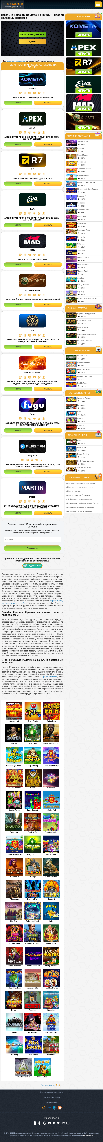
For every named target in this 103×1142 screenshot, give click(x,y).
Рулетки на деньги (51, 1102)
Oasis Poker (82, 356)
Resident (32, 1010)
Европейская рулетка (86, 313)
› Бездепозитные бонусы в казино (80, 507)
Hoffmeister (81, 217)
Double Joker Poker (85, 376)
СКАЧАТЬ (48, 103)
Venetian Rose (83, 258)
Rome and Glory (33, 988)
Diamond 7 (81, 196)
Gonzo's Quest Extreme (51, 743)
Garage (33, 877)
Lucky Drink (51, 943)
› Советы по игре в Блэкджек (78, 495)
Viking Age (14, 899)
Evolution (14, 832)
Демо (32, 41)
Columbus (14, 877)
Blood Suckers (14, 966)
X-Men (14, 1032)
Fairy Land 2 (32, 854)
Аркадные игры (77, 435)
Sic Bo (79, 419)
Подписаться (34, 566)
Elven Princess (83, 176)
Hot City (13, 921)
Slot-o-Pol (51, 810)
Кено (79, 412)
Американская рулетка (86, 334)
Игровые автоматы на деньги (51, 1092)
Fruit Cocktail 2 (51, 832)
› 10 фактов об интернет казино (79, 499)
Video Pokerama (83, 363)
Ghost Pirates (51, 877)
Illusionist (32, 1032)
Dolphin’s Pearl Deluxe (86, 182)
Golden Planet (52, 988)
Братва (14, 743)
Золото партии (14, 788)
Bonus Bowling (83, 454)
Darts (79, 440)
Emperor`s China (32, 943)
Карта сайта (88, 1135)
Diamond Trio (32, 899)
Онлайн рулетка (77, 308)
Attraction (51, 1010)
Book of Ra (32, 832)
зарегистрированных (16, 61)
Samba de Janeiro (84, 169)
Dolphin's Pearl (32, 921)
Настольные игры (79, 393)
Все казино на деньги (51, 1097)
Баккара (80, 425)
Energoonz (81, 203)
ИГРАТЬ (18, 103)
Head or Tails (82, 447)
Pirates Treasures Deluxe (87, 298)
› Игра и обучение (73, 491)
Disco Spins (51, 854)
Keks (51, 921)
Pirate (13, 1010)
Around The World (84, 468)
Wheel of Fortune (84, 398)
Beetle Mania (14, 810)
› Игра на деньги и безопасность (79, 487)
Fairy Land (32, 743)
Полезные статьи (78, 477)
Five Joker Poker (84, 369)
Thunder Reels (83, 271)
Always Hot (14, 721)
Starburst (51, 788)
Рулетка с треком (84, 341)
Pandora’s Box (23, 1077)
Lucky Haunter (51, 966)
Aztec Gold (51, 721)
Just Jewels (33, 1055)
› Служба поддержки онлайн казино (80, 483)
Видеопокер (82, 350)
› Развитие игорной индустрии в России (82, 503)
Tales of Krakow (14, 988)
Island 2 (51, 899)
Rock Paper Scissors (85, 461)
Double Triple (82, 383)
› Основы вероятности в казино (79, 511)
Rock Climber (51, 1032)
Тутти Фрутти (82, 141)
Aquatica (80, 278)
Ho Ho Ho (81, 237)
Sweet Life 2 (42, 1077)
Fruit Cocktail (32, 810)
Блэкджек (81, 405)
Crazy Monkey (32, 766)
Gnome (33, 788)
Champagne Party (51, 766)
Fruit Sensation (33, 966)
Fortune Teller (14, 943)
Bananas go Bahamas (14, 766)
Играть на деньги (32, 34)
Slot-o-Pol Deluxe (14, 854)
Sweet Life (51, 1055)
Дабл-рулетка (82, 327)
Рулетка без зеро (84, 320)
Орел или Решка (49, 676)
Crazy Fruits (33, 721)
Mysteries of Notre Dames (87, 189)
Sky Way (80, 292)
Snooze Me (81, 162)
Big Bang (14, 1055)
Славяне (80, 148)
